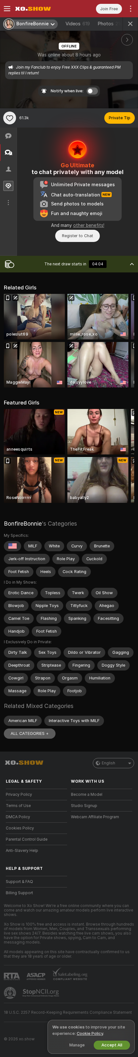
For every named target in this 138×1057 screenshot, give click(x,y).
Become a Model (86, 794)
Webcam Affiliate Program (95, 817)
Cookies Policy (20, 828)
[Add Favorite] (9, 118)
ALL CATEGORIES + (30, 733)
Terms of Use (18, 805)
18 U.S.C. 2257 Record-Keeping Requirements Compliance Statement (68, 1012)
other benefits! (88, 225)
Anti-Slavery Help (22, 850)
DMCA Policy (18, 817)
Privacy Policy (19, 794)
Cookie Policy (90, 1033)
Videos (77, 24)
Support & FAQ (19, 881)
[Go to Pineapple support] (10, 993)
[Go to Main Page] (41, 8)
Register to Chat (77, 235)
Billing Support (19, 893)
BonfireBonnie (23, 523)
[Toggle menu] (7, 8)
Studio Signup (84, 805)
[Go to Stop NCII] (41, 993)
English (108, 763)
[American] (12, 546)
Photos (110, 24)
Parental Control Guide (26, 839)
